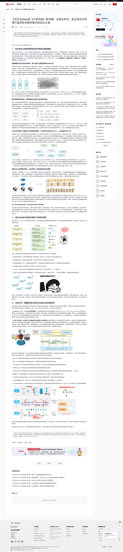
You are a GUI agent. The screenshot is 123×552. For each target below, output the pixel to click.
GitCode (100, 540)
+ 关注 (100, 29)
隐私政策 (110, 546)
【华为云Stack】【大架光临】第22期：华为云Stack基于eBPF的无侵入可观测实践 (32, 480)
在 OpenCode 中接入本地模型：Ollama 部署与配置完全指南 (105, 87)
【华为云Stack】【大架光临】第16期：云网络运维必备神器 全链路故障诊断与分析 (105, 112)
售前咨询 (13, 534)
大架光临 (16, 27)
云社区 (7, 9)
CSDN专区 (100, 529)
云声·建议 (68, 531)
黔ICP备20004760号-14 (33, 546)
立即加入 (106, 145)
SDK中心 (36, 531)
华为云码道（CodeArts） (39, 533)
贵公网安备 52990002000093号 (26, 549)
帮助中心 (68, 529)
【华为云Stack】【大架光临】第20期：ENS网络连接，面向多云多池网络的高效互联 (33, 486)
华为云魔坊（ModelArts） (40, 535)
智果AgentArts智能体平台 (39, 540)
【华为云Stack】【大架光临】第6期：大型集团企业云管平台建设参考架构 (105, 103)
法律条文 (104, 546)
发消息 (110, 29)
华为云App (114, 0)
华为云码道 (95, 4)
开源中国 (100, 533)
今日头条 (100, 538)
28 (104, 20)
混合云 (25, 442)
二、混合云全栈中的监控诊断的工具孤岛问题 (105, 57)
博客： (103, 20)
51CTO (100, 535)
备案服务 (13, 536)
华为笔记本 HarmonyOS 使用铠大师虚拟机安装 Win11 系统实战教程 (105, 82)
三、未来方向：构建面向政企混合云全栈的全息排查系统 (105, 60)
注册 (115, 4)
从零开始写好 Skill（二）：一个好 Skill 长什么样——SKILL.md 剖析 (105, 73)
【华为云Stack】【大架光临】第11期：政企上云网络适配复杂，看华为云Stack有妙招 (105, 107)
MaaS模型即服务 (37, 538)
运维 (30, 442)
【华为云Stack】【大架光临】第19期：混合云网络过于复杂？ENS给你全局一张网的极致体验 (105, 116)
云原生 (13, 442)
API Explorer (37, 529)
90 (110, 20)
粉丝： (109, 20)
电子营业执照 (15, 549)
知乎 (99, 531)
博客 (12, 9)
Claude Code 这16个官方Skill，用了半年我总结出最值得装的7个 (105, 78)
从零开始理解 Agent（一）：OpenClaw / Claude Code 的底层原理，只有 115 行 (105, 68)
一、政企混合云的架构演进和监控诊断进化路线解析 (105, 54)
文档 (101, 4)
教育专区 (84, 531)
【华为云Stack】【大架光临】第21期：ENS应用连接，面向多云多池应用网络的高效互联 (34, 483)
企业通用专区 (85, 533)
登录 (110, 4)
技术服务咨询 (14, 532)
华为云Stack (20, 442)
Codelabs (68, 533)
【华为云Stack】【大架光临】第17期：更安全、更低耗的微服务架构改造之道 (31, 474)
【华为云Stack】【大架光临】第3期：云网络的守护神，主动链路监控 (105, 98)
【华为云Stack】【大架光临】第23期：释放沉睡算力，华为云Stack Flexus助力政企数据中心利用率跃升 (38, 477)
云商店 (83, 529)
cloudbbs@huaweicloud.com (30, 436)
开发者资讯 (68, 535)
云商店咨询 (13, 538)
